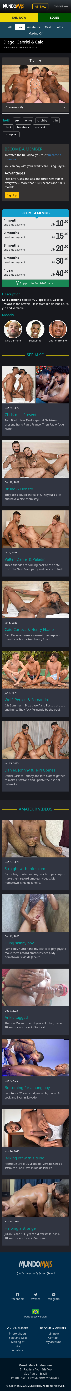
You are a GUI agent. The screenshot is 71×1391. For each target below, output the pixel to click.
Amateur (17, 1350)
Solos (59, 27)
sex (17, 120)
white (28, 120)
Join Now (40, 6)
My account (53, 1342)
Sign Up (12, 195)
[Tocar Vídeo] (35, 84)
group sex (11, 134)
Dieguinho (35, 340)
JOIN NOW (19, 17)
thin (55, 120)
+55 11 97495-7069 (33, 1378)
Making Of (35, 33)
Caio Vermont (13, 340)
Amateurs (33, 27)
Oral (48, 27)
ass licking (41, 127)
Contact (53, 1338)
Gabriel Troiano (58, 340)
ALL (10, 27)
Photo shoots (18, 1333)
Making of (17, 1342)
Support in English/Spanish (37, 283)
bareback (23, 127)
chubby (42, 120)
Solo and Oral (18, 1338)
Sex (20, 27)
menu (59, 6)
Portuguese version (35, 1316)
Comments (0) (14, 107)
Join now (53, 1333)
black (8, 127)
